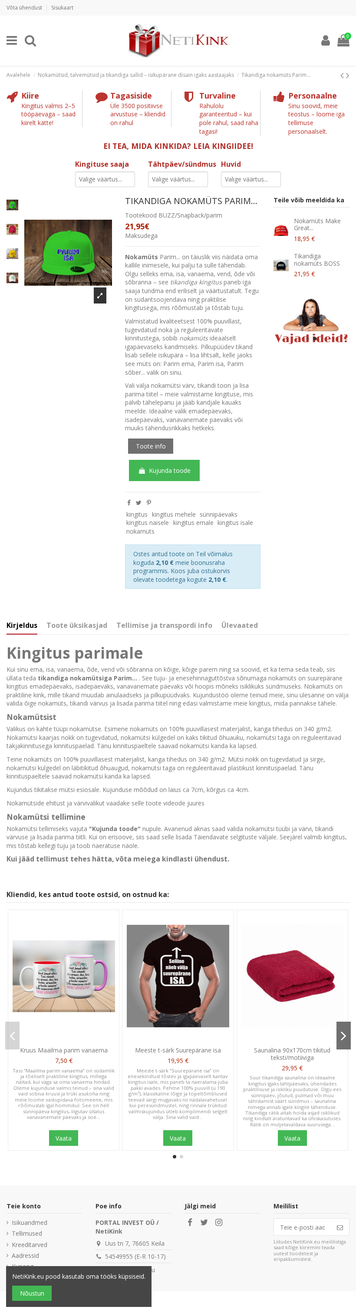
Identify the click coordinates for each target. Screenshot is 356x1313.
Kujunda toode (170, 470)
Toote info (151, 446)
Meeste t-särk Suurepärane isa (178, 1050)
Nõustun (32, 1293)
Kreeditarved (29, 1244)
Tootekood (141, 215)
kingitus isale (235, 522)
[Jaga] (129, 502)
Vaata (64, 1138)
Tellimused (27, 1233)
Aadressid (25, 1255)
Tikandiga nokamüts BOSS (317, 259)
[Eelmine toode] (343, 75)
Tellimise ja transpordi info (164, 625)
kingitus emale (193, 522)
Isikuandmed (29, 1222)
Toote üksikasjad (76, 625)
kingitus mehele (174, 514)
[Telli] (340, 1227)
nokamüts (140, 531)
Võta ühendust (25, 7)
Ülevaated (239, 625)
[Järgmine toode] (347, 75)
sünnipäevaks (218, 514)
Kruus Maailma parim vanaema (64, 1050)
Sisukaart (62, 7)
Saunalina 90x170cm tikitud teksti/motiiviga (292, 1054)
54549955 (119, 1256)
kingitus (137, 514)
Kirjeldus (22, 625)
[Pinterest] (149, 502)
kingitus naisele (147, 522)
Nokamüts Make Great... (317, 224)
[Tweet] (139, 502)
